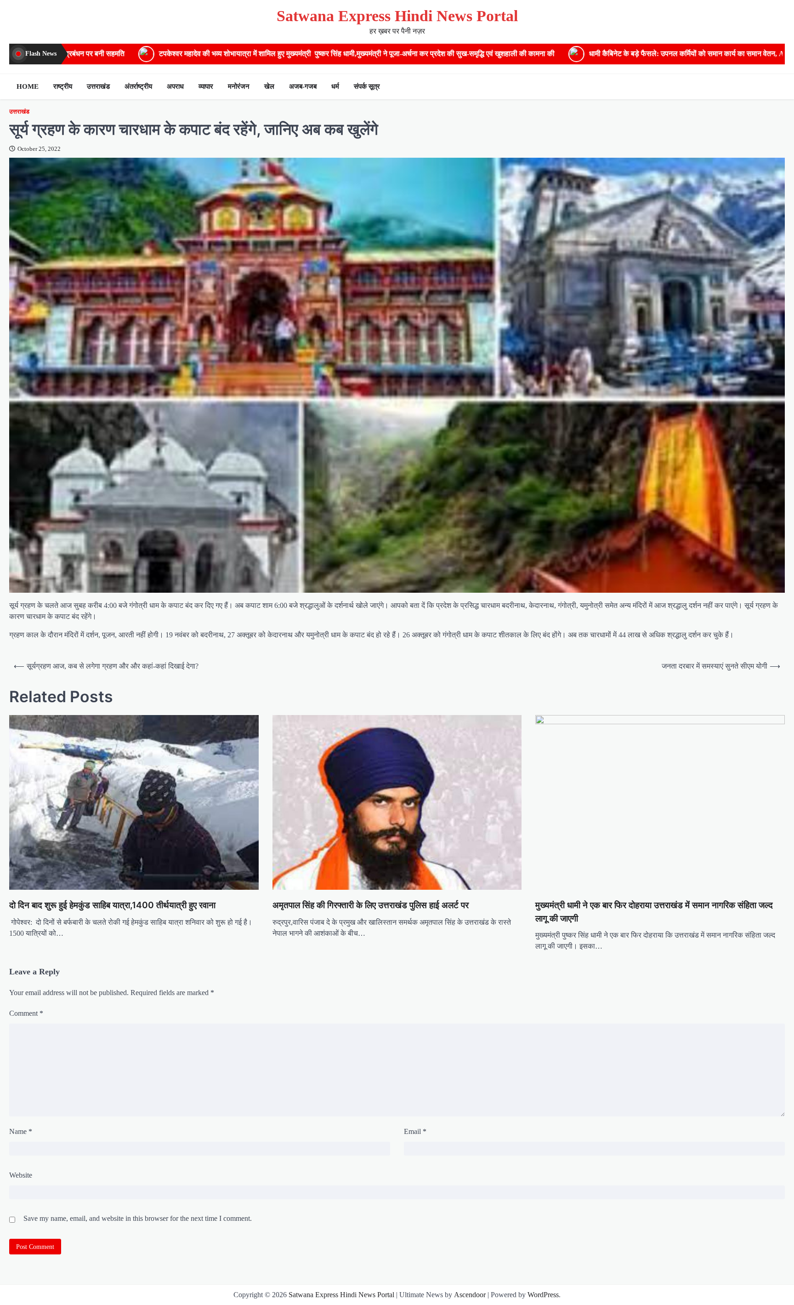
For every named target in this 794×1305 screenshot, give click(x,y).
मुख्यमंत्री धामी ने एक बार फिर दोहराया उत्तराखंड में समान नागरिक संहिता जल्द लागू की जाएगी (654, 912)
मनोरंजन (239, 86)
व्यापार (205, 86)
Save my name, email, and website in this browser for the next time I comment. (137, 1218)
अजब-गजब (303, 86)
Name (20, 1131)
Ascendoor (470, 1295)
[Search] (776, 86)
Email (415, 1131)
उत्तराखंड (98, 86)
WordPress (543, 1295)
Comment (26, 1013)
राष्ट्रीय (62, 86)
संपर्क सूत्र (367, 86)
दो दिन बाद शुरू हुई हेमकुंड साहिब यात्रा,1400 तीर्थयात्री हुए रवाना (112, 905)
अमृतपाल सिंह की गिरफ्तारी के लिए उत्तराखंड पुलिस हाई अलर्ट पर (370, 905)
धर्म (335, 86)
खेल (269, 86)
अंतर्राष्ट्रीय (138, 86)
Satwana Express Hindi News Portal (397, 15)
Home (28, 86)
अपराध (175, 86)
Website (20, 1175)
